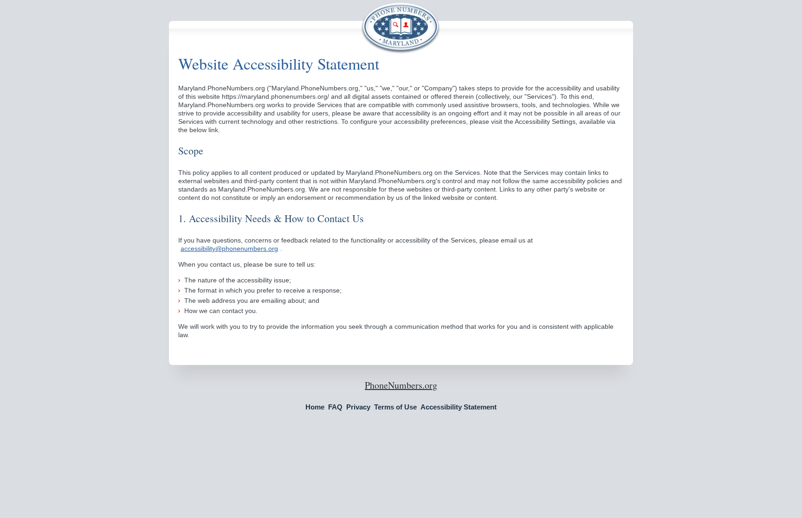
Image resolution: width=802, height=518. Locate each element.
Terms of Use (395, 407)
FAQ (335, 407)
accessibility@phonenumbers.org (229, 248)
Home (314, 407)
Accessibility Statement (458, 407)
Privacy (358, 407)
